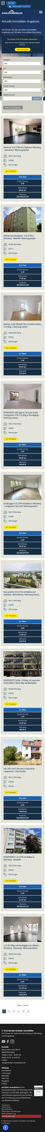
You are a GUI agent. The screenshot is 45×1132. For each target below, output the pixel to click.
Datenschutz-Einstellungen (11, 1111)
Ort (4, 68)
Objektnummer (9, 95)
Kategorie (6, 59)
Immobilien (6, 1070)
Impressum (6, 1105)
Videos (4, 1083)
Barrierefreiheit (7, 1109)
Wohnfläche (7, 77)
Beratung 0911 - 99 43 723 (21, 6)
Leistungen (6, 1073)
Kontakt (11, 3)
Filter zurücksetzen (13, 107)
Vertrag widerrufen (8, 1116)
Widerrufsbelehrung (9, 1114)
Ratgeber (5, 1081)
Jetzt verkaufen (22, 49)
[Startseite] (12, 12)
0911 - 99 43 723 (15, 1055)
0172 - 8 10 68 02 (13, 1057)
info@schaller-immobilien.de (13, 1062)
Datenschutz (6, 1107)
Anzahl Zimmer (9, 86)
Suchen (37, 98)
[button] (5, 1127)
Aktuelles (5, 1076)
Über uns (5, 1078)
